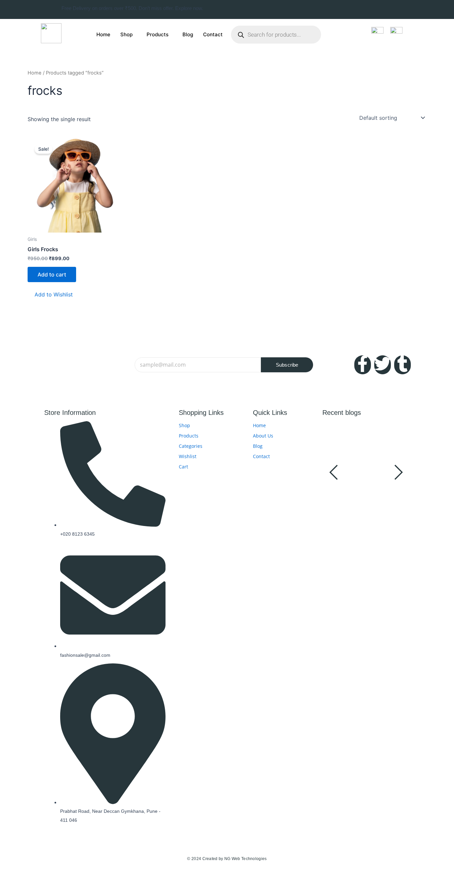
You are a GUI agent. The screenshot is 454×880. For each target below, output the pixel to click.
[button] (50, 294)
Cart (183, 466)
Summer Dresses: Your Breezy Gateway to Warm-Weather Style (367, 447)
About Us (263, 436)
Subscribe (287, 365)
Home (103, 34)
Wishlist (187, 456)
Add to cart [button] (52, 274)
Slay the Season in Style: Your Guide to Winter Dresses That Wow (364, 501)
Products (158, 34)
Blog (187, 34)
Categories (190, 446)
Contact (213, 34)
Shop (126, 34)
